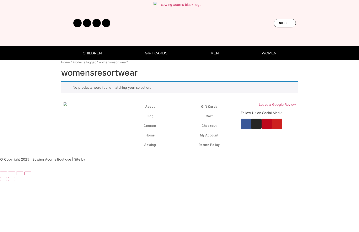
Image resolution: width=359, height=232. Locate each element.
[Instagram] (87, 23)
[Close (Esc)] (27, 173)
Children (92, 53)
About (150, 107)
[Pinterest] (96, 23)
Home (65, 62)
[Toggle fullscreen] (11, 173)
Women (269, 53)
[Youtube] (106, 23)
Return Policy (209, 145)
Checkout (209, 126)
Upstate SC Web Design (105, 159)
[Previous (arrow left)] (3, 179)
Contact (150, 126)
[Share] (19, 173)
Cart (209, 116)
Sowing (150, 145)
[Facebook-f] (77, 23)
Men (214, 53)
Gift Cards (156, 53)
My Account (209, 135)
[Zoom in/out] (3, 173)
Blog (150, 116)
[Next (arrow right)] (11, 179)
